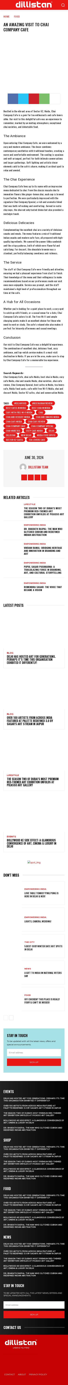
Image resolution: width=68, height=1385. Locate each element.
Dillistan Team (38, 467)
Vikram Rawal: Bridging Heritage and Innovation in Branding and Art (43, 550)
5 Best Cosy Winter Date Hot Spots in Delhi (43, 947)
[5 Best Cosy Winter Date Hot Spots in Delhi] (12, 946)
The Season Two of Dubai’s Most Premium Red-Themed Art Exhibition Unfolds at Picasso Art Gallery (44, 512)
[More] (55, 99)
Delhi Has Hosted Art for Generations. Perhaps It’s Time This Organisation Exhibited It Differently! (31, 659)
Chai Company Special (42, 426)
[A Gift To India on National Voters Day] (12, 973)
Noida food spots (46, 435)
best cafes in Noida (16, 408)
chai (40, 412)
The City (29, 942)
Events (11, 837)
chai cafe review (36, 421)
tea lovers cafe (37, 439)
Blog (10, 653)
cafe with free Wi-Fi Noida (19, 412)
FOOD (17, 16)
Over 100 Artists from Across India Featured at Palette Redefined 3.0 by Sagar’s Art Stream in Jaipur (30, 721)
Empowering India (35, 525)
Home (6, 16)
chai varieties (13, 430)
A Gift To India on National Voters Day (43, 974)
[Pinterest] (34, 99)
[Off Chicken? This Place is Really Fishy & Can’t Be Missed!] (12, 999)
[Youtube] (44, 477)
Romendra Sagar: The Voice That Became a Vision (43, 588)
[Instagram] (31, 477)
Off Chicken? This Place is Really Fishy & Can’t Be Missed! (42, 1000)
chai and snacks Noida (47, 417)
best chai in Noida (41, 408)
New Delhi (26, 435)
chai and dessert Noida (18, 417)
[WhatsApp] (44, 99)
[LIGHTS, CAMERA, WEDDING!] (12, 920)
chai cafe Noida (14, 421)
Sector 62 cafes (14, 439)
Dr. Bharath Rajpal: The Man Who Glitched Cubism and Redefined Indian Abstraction (43, 532)
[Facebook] (13, 99)
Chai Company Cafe (15, 426)
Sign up (34, 1062)
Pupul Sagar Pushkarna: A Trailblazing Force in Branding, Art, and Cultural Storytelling (42, 569)
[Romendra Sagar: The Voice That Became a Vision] (12, 587)
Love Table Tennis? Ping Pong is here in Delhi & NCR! (41, 894)
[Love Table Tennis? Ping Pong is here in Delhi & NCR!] (12, 893)
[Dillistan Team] (24, 467)
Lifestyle (29, 504)
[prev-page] (5, 1018)
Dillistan (10, 435)
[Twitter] (23, 99)
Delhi (51, 430)
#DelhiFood (20, 403)
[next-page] (11, 1018)
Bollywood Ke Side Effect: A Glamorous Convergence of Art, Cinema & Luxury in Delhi (31, 843)
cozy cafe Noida (34, 430)
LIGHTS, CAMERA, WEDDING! (37, 921)
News (27, 969)
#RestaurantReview (42, 403)
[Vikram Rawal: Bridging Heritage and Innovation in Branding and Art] (12, 549)
